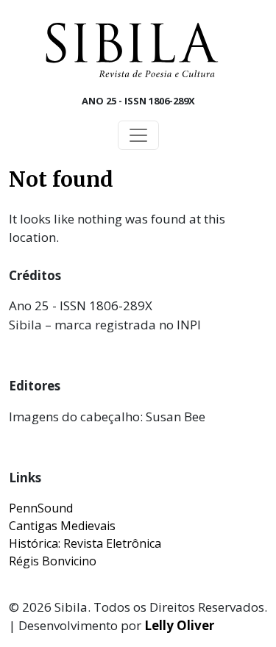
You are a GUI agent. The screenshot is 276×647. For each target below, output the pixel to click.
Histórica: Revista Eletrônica (85, 543)
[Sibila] (132, 50)
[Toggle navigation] (138, 135)
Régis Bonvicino (52, 561)
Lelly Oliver (179, 625)
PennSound (41, 508)
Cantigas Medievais (62, 526)
